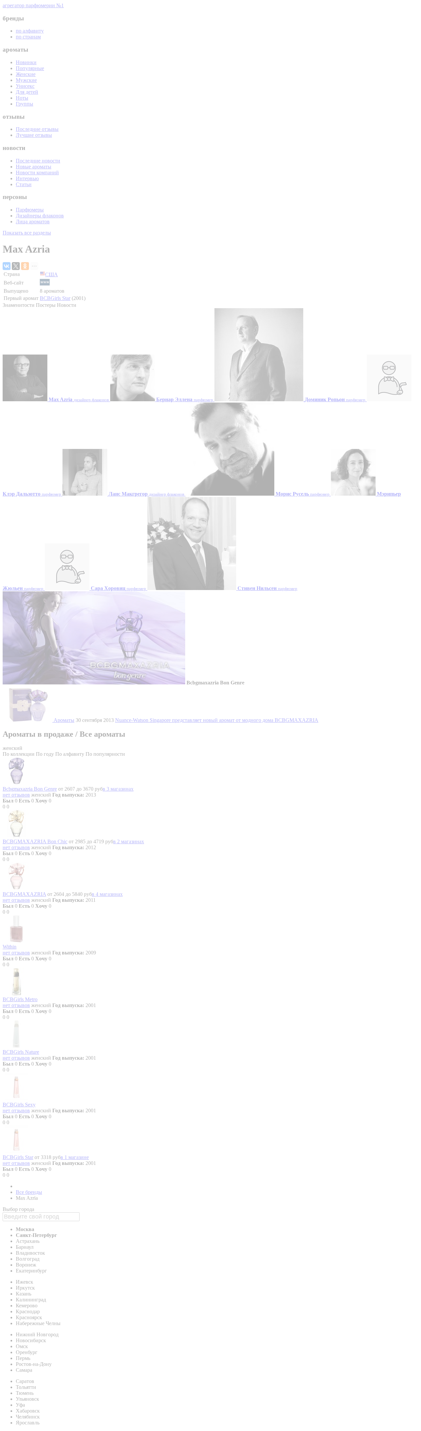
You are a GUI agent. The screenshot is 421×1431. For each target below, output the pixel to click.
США (51, 274)
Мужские (26, 80)
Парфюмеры (30, 209)
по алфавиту (30, 31)
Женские (26, 74)
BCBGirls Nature (21, 1052)
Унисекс (25, 86)
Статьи (24, 184)
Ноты (22, 98)
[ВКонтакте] (7, 266)
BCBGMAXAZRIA (24, 894)
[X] (16, 266)
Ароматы (64, 720)
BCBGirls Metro (20, 999)
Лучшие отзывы (34, 135)
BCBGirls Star (55, 298)
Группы (24, 104)
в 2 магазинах (128, 841)
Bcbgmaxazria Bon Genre (30, 789)
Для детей (27, 92)
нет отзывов (16, 795)
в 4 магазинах (107, 894)
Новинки (26, 62)
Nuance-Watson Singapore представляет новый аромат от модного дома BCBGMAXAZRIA (216, 720)
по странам (28, 36)
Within (9, 947)
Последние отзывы (37, 129)
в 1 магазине (75, 1157)
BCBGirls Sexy (19, 1104)
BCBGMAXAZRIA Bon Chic (35, 841)
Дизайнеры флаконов (40, 215)
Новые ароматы (33, 166)
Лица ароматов (33, 221)
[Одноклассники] (25, 266)
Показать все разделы (27, 232)
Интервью (27, 178)
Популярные (30, 68)
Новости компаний (37, 172)
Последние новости (38, 160)
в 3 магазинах (118, 789)
